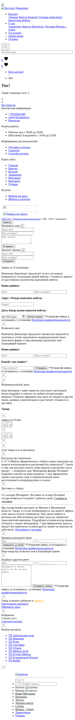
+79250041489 (16, 114)
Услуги (19, 699)
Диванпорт (15, 26)
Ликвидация (15, 35)
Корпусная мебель (19, 20)
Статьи (19, 706)
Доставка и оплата (19, 147)
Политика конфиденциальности (26, 219)
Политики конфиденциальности (51, 319)
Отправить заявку (42, 586)
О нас (11, 23)
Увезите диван (34, 316)
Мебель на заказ (17, 195)
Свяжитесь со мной (13, 545)
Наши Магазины (25, 693)
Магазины (14, 177)
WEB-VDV (6, 219)
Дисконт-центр (24, 703)
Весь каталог (16, 71)
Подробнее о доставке (28, 529)
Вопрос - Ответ (24, 709)
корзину (39, 600)
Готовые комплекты (50, 17)
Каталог (13, 14)
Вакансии (14, 120)
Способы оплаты (18, 153)
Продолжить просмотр (14, 603)
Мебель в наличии (19, 199)
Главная (13, 165)
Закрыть (7, 222)
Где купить (14, 32)
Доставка (49, 26)
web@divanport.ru (18, 117)
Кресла (23, 17)
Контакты (38, 26)
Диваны (13, 17)
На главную (8, 105)
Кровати (33, 17)
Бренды (26, 26)
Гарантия (13, 150)
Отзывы (13, 39)
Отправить (8, 246)
